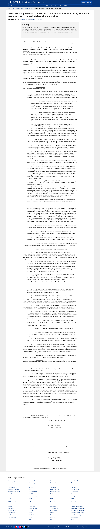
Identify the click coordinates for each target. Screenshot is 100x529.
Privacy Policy (80, 527)
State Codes (32, 506)
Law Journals (74, 491)
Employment (53, 487)
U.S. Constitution (12, 504)
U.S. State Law (33, 502)
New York (31, 515)
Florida (30, 512)
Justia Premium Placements (78, 508)
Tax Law (52, 496)
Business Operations (55, 485)
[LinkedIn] (14, 527)
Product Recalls (54, 510)
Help (66, 527)
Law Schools (38, 5)
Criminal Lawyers (12, 487)
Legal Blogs (53, 506)
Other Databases (55, 502)
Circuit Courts (11, 512)
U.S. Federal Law (13, 502)
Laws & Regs (46, 5)
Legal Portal (56, 527)
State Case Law (33, 508)
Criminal (31, 485)
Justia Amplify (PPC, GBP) (77, 512)
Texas (30, 517)
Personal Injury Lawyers (14, 496)
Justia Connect (48, 527)
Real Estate (53, 494)
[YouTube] (16, 527)
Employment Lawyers (13, 489)
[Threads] (22, 527)
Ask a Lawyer (20, 5)
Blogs (72, 494)
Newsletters (54, 5)
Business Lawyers (12, 485)
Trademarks (53, 515)
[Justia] (14, 2)
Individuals (32, 481)
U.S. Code (10, 506)
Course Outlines (75, 489)
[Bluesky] (24, 527)
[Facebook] (18, 527)
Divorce (31, 487)
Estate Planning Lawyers (14, 491)
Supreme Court (12, 510)
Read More (25, 35)
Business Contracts (20, 8)
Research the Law (29, 5)
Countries (52, 517)
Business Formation (55, 483)
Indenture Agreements (36, 19)
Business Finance (24, 19)
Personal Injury (33, 496)
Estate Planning (33, 491)
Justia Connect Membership (78, 504)
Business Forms (54, 508)
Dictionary (73, 483)
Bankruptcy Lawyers (13, 483)
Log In (83, 2)
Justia (9, 8)
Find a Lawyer (11, 5)
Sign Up (89, 2)
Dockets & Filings (12, 517)
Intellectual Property (55, 489)
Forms (13, 8)
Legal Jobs (52, 504)
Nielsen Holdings (29, 8)
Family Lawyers (12, 494)
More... (9, 498)
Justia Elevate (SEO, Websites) (78, 510)
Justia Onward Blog (76, 515)
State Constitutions (34, 504)
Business (52, 481)
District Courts (11, 515)
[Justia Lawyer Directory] (28, 527)
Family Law (31, 494)
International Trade (55, 491)
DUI (30, 489)
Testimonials (74, 517)
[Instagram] (20, 527)
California (31, 510)
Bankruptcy (32, 483)
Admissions (74, 485)
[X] (26, 527)
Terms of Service (72, 527)
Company (61, 527)
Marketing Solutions (64, 5)
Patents (52, 512)
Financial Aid (74, 487)
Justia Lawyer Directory (77, 506)
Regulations (11, 508)
